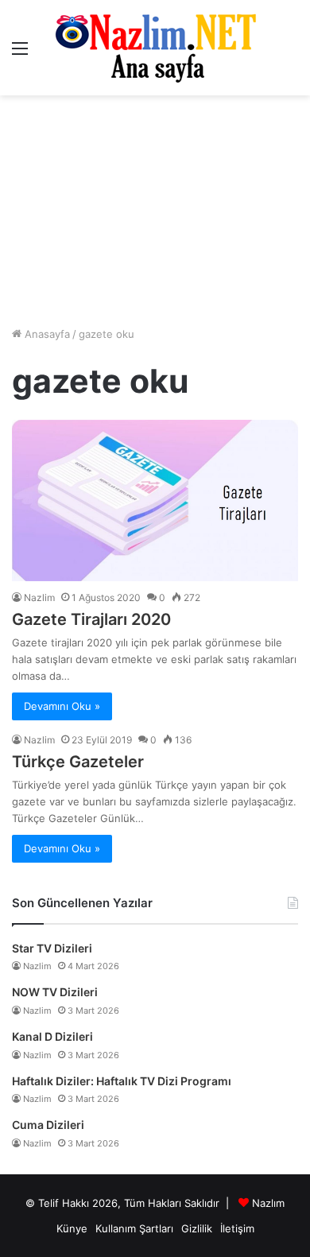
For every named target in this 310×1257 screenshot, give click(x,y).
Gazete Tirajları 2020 (91, 619)
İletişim (237, 1228)
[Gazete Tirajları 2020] (155, 500)
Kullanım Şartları (134, 1228)
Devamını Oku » (62, 706)
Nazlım (268, 1203)
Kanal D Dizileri (52, 1036)
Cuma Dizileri (48, 1124)
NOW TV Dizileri (55, 992)
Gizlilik (196, 1228)
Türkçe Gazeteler (78, 761)
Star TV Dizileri (52, 948)
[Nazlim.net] (155, 47)
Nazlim (39, 597)
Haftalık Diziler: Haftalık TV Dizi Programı (121, 1081)
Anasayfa (45, 334)
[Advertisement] (155, 210)
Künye (71, 1228)
